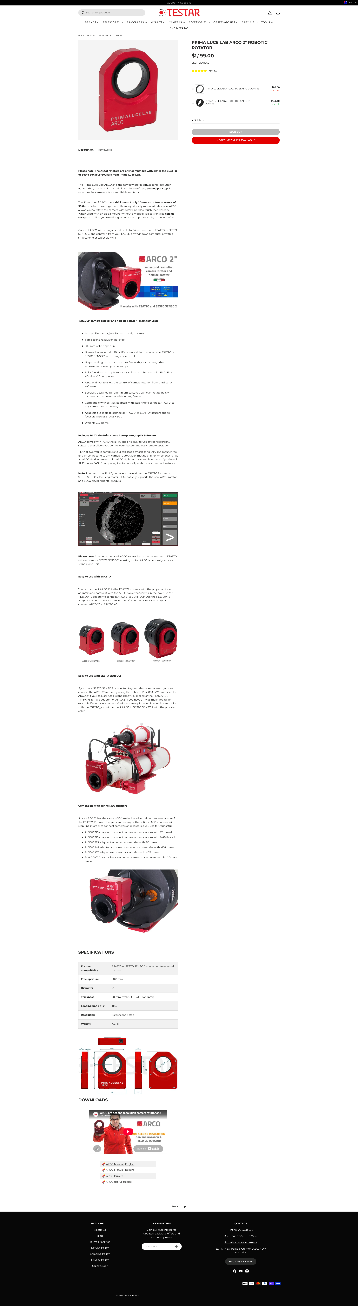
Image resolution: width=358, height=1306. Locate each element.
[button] (278, 13)
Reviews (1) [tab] (105, 149)
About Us (100, 1229)
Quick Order (100, 1266)
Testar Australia (131, 1296)
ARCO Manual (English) (120, 1164)
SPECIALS (248, 22)
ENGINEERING (179, 28)
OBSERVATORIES (224, 22)
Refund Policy (100, 1247)
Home (81, 35)
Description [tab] (86, 149)
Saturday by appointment (241, 1242)
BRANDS (90, 22)
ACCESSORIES (198, 22)
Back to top (179, 1206)
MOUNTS (156, 22)
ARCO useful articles (119, 1181)
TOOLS (265, 22)
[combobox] (111, 12)
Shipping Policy (100, 1253)
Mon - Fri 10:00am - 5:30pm (241, 1236)
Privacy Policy (100, 1259)
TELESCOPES (111, 22)
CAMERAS (175, 22)
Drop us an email (240, 1261)
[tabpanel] (128, 672)
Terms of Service (100, 1241)
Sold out (235, 132)
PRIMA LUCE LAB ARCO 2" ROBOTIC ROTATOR (106, 35)
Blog (100, 1235)
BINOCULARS (135, 22)
